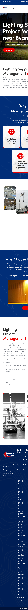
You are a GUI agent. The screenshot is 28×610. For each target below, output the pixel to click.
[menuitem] (15, 8)
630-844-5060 (7, 1)
